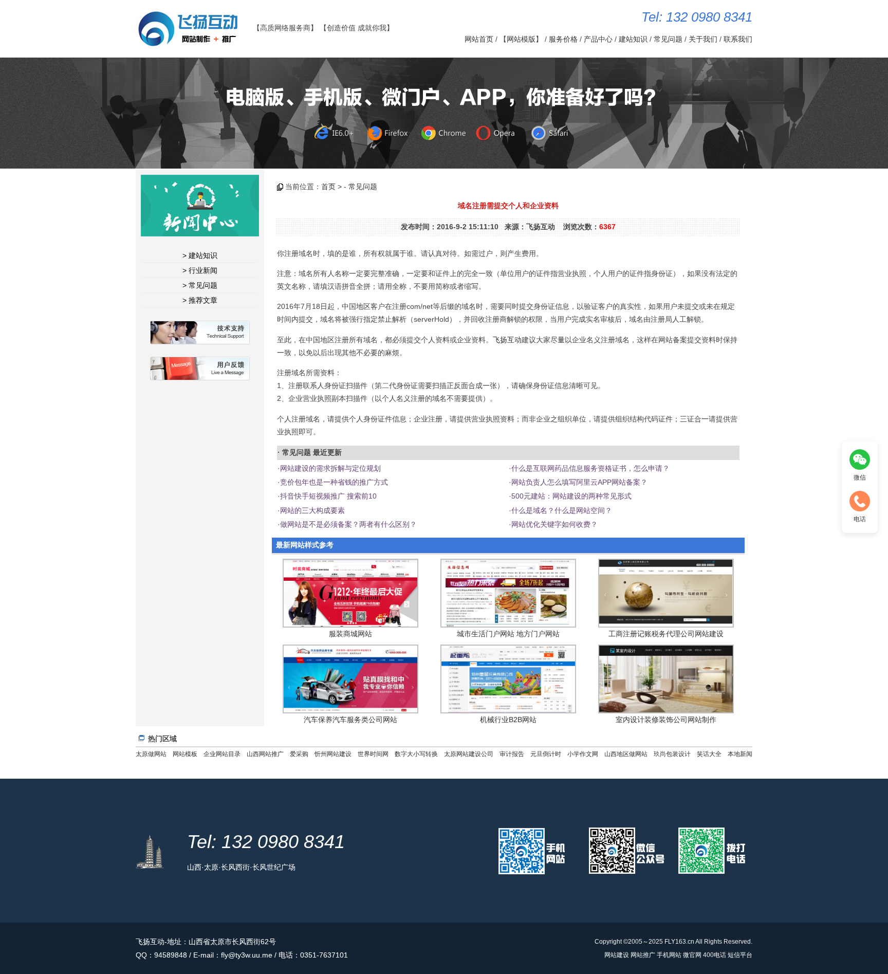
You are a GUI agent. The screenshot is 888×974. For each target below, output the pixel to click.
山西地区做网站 (625, 754)
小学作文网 (582, 754)
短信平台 (740, 955)
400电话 (714, 955)
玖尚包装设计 (672, 754)
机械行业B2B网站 (508, 719)
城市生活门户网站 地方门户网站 (508, 634)
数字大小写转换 (416, 754)
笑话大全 (709, 754)
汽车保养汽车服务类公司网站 (350, 719)
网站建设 (616, 955)
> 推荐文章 (199, 300)
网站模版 (521, 39)
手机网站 (669, 955)
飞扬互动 (507, 340)
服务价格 (563, 39)
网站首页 (479, 39)
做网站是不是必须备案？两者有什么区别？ (348, 524)
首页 (328, 186)
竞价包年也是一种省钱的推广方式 (334, 482)
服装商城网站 (350, 634)
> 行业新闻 (199, 270)
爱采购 (299, 754)
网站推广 (643, 955)
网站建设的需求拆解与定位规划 (330, 468)
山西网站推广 (265, 754)
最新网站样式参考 (305, 545)
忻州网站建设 (332, 754)
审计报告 (511, 754)
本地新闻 (740, 754)
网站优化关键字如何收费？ (554, 524)
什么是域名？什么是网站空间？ (561, 510)
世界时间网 (373, 754)
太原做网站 (151, 754)
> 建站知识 (199, 255)
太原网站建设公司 (468, 754)
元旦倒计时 (545, 754)
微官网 (692, 955)
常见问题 (668, 39)
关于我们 (703, 39)
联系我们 (738, 39)
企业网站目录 (221, 754)
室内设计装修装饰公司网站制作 (666, 719)
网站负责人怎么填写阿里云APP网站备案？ (579, 482)
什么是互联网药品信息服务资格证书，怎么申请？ (590, 468)
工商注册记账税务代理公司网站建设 (666, 634)
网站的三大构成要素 (312, 510)
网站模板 (185, 754)
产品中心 (598, 39)
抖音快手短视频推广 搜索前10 (328, 496)
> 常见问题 (199, 285)
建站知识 (633, 39)
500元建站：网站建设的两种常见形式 (571, 496)
